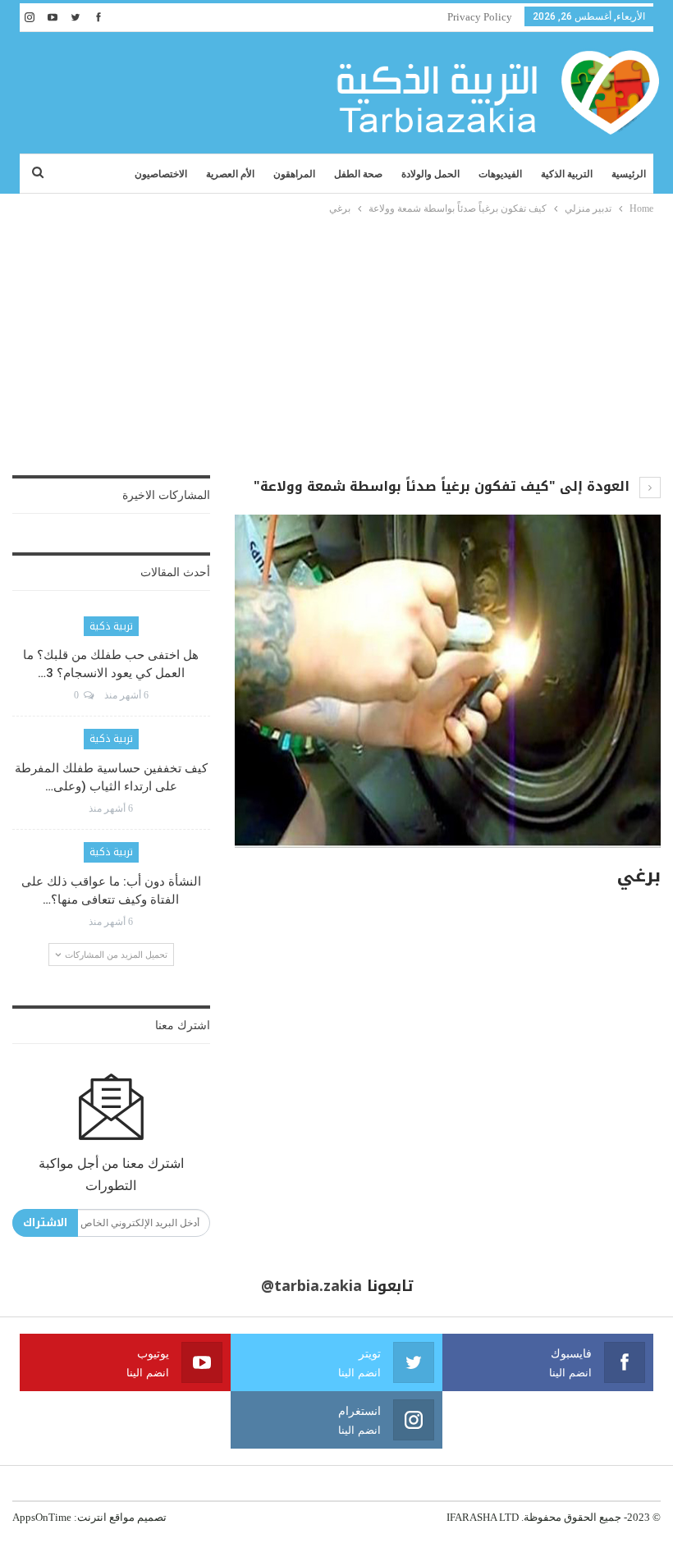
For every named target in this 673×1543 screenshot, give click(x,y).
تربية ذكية (111, 626)
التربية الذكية (567, 174)
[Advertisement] (336, 341)
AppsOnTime (41, 1517)
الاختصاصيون (161, 174)
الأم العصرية (230, 174)
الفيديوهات (500, 174)
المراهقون (294, 174)
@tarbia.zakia (311, 1286)
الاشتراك (45, 1222)
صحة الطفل (358, 174)
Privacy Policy (479, 17)
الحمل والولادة (430, 174)
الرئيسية (628, 174)
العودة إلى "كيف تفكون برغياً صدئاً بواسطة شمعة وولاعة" (444, 486)
